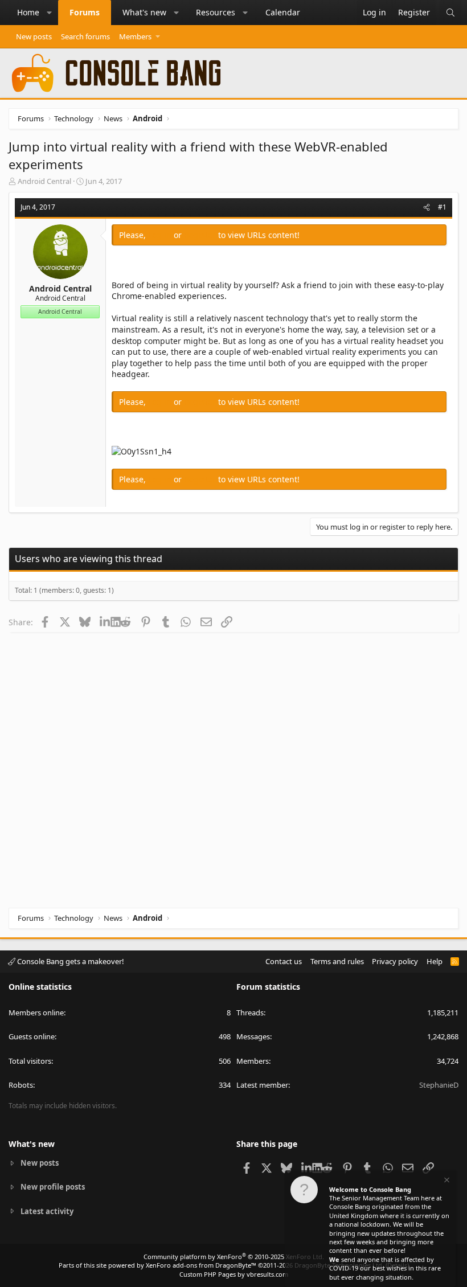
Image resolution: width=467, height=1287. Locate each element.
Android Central (44, 181)
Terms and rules (337, 961)
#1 (442, 207)
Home (28, 12)
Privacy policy (395, 961)
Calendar (282, 12)
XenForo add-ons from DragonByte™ (201, 1265)
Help (435, 961)
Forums (84, 12)
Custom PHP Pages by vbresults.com (233, 1274)
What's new (144, 12)
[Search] (450, 12)
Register (201, 234)
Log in (161, 234)
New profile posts (53, 1187)
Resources (215, 12)
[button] (49, 12)
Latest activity (47, 1211)
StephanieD (438, 1085)
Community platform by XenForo (234, 1256)
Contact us (283, 961)
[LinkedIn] (105, 622)
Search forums (85, 36)
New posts (34, 36)
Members (135, 36)
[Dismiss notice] (445, 1181)
